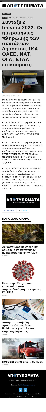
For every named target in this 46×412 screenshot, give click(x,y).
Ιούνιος (15, 17)
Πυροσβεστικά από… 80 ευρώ (23, 361)
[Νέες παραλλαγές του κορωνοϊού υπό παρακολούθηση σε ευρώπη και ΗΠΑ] (23, 270)
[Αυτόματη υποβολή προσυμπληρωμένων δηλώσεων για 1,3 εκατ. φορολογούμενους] (23, 309)
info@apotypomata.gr (27, 385)
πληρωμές (23, 17)
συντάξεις (30, 17)
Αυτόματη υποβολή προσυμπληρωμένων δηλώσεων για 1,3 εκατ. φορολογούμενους (18, 327)
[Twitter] (25, 390)
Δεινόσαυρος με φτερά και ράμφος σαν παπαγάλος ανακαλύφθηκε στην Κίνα (20, 249)
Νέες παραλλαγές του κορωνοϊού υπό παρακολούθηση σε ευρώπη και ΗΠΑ (21, 288)
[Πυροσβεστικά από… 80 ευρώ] (23, 348)
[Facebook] (20, 390)
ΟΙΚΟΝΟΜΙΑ (6, 13)
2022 (10, 17)
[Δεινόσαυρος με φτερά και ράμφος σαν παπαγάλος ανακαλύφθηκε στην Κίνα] (23, 234)
